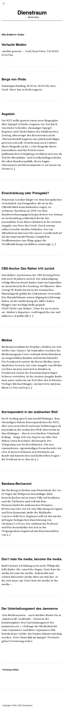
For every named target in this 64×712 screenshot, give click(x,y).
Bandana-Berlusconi (17, 483)
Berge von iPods (14, 79)
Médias (7, 340)
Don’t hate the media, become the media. (32, 559)
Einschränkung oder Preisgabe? (25, 193)
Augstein (8, 113)
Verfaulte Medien (14, 44)
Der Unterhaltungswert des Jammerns (30, 608)
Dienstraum (32, 12)
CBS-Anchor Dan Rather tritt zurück (28, 268)
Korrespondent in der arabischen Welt (30, 411)
